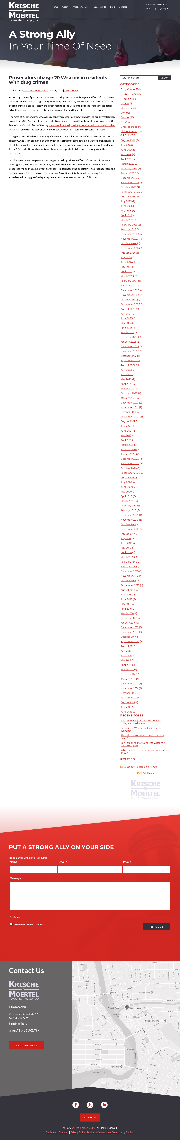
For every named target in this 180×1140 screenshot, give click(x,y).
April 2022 (126, 384)
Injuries (125, 103)
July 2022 (126, 370)
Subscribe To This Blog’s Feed (140, 766)
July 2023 (126, 313)
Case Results (100, 7)
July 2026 (126, 145)
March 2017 (127, 669)
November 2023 (130, 295)
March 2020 (127, 501)
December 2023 (130, 290)
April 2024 (126, 271)
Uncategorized (129, 127)
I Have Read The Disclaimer (29, 924)
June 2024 (127, 262)
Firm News (126, 98)
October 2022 (129, 356)
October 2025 (128, 187)
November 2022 (130, 351)
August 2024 (128, 252)
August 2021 (128, 421)
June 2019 (126, 543)
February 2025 (129, 224)
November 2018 (130, 576)
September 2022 (130, 360)
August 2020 (128, 477)
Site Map (63, 1132)
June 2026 (127, 150)
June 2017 (126, 655)
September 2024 (130, 248)
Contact (123, 7)
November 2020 (130, 463)
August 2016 (128, 702)
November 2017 (130, 632)
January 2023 (128, 341)
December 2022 (130, 346)
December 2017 (130, 627)
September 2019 (130, 529)
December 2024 (130, 234)
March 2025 (127, 220)
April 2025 (126, 215)
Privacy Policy (78, 1132)
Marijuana (126, 108)
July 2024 (126, 257)
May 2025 (126, 210)
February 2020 (129, 505)
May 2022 (126, 379)
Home (55, 7)
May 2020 (126, 491)
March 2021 (127, 445)
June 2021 (126, 430)
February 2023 (129, 337)
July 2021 (126, 426)
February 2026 (129, 168)
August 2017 (128, 646)
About (65, 7)
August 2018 (128, 590)
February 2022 (129, 393)
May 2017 (126, 660)
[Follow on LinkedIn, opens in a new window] (104, 1105)
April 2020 (126, 496)
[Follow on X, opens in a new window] (90, 1105)
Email (62, 862)
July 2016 (126, 707)
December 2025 (130, 178)
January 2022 (128, 398)
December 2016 (129, 683)
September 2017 (130, 641)
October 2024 (129, 243)
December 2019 (130, 515)
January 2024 (128, 285)
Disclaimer (15, 917)
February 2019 (129, 562)
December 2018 (130, 571)
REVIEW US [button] (90, 1117)
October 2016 (128, 693)
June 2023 (127, 318)
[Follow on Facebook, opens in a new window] (75, 1105)
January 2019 (128, 566)
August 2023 (128, 309)
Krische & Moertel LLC (35, 90)
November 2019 (130, 519)
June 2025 (127, 206)
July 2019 (126, 538)
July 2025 (126, 201)
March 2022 (127, 388)
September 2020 (130, 473)
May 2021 (126, 435)
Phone (127, 862)
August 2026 (128, 140)
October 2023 (129, 299)
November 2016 (129, 688)
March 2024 (127, 276)
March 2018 (127, 613)
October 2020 (129, 468)
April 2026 (126, 159)
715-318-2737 (156, 9)
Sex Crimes (127, 122)
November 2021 (130, 407)
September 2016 (130, 697)
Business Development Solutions (104, 1132)
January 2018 (128, 622)
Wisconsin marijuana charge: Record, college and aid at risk (141, 722)
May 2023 (126, 323)
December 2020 (130, 459)
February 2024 (129, 281)
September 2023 (130, 304)
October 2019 (128, 524)
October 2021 (128, 412)
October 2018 (128, 580)
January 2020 (128, 510)
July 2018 (126, 594)
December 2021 (130, 402)
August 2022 (128, 365)
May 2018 (126, 604)
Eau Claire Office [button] (26, 1045)
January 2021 (128, 454)
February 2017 (129, 674)
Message (15, 878)
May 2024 (126, 267)
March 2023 (127, 332)
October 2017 (128, 637)
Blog (112, 7)
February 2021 (129, 449)
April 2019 (126, 552)
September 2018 (130, 585)
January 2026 (128, 173)
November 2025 (130, 182)
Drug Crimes (71, 90)
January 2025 (128, 229)
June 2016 (126, 711)
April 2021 (126, 440)
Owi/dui (125, 117)
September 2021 (130, 416)
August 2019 (128, 533)
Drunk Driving (129, 94)
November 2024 (130, 239)
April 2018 (126, 608)
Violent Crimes (129, 131)
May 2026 (126, 154)
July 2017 (126, 650)
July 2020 (126, 482)
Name (13, 862)
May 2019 (126, 548)
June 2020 (127, 487)
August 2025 (128, 196)
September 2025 (130, 192)
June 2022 (127, 374)
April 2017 (126, 665)
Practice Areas (79, 7)
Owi (123, 112)
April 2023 (126, 327)
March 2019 (127, 557)
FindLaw (130, 1132)
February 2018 (129, 618)
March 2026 (127, 163)
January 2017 (128, 679)
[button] (177, 1119)
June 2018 (126, 599)
